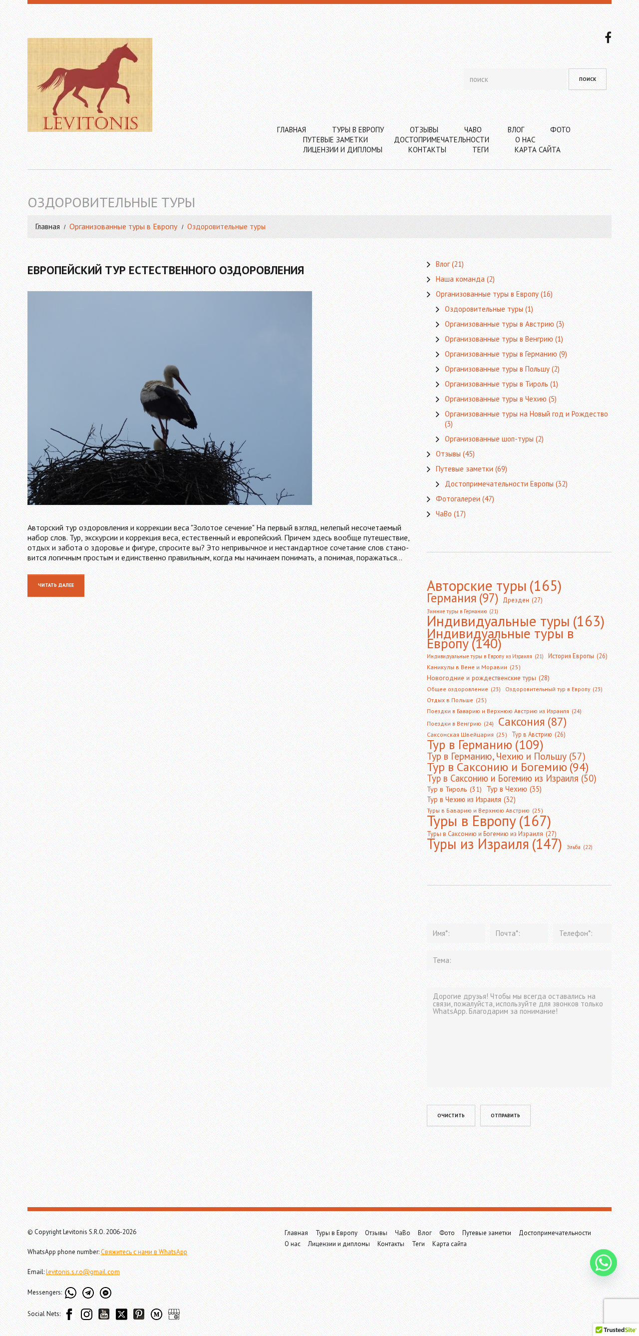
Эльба (580, 847)
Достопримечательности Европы (499, 483)
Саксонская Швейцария (467, 734)
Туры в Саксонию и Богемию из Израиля (492, 834)
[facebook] (608, 36)
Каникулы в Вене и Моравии (474, 667)
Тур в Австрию (539, 734)
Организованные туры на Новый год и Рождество (526, 414)
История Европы (578, 656)
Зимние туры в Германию (462, 611)
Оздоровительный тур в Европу (554, 689)
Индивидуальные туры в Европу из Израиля (485, 656)
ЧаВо (473, 129)
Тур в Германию (485, 745)
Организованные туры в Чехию (496, 399)
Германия (462, 598)
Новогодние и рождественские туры (488, 678)
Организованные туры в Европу (123, 226)
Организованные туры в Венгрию (499, 339)
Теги (480, 149)
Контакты (427, 149)
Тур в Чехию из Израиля (471, 799)
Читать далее (56, 585)
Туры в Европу (358, 129)
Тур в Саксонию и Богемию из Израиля (512, 778)
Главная (291, 129)
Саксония (532, 721)
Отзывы (424, 129)
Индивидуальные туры (516, 621)
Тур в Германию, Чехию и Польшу (506, 756)
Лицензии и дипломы (342, 149)
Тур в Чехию (514, 789)
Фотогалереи (458, 498)
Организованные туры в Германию (501, 354)
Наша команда (460, 279)
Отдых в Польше (457, 700)
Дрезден (523, 600)
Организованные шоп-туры (489, 439)
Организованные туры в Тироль (496, 384)
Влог (516, 129)
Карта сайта (538, 149)
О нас (525, 139)
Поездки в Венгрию (460, 723)
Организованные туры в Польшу (497, 369)
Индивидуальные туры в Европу (500, 638)
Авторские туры (494, 585)
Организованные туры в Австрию (499, 324)
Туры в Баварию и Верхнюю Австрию (485, 810)
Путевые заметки (335, 139)
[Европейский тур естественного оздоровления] (219, 398)
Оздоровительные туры (484, 309)
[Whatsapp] (603, 1262)
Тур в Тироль (454, 789)
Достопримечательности (441, 139)
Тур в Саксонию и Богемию (508, 767)
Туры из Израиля (494, 844)
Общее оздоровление (464, 689)
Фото (560, 129)
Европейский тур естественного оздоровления (165, 270)
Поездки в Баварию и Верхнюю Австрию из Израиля (504, 711)
